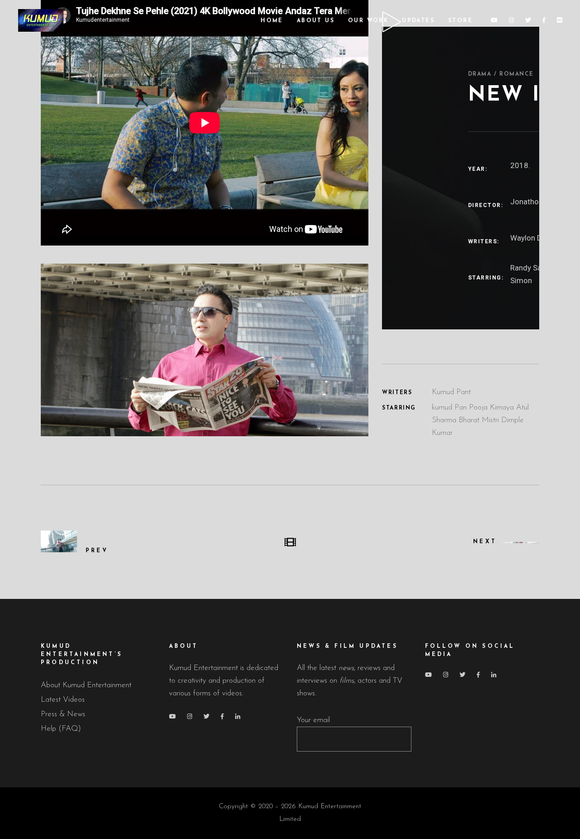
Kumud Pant (451, 392)
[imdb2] (204, 350)
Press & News (63, 714)
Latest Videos (63, 700)
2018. (520, 165)
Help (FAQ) (61, 729)
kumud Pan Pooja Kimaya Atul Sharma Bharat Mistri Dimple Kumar (480, 420)
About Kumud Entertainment (86, 685)
